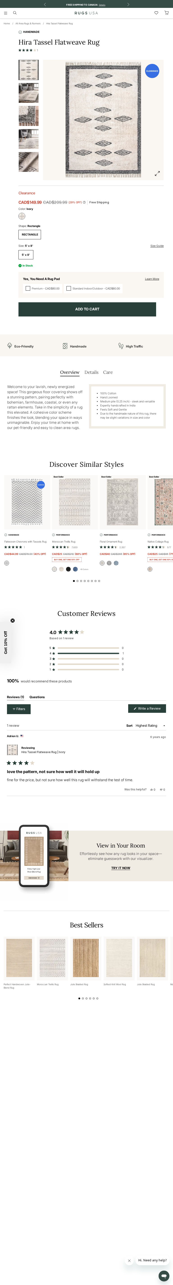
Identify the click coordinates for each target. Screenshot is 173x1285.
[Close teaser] (12, 620)
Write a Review (151, 709)
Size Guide (157, 245)
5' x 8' (26, 254)
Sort (129, 725)
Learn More (152, 278)
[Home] (86, 13)
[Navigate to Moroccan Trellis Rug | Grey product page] (75, 502)
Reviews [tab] (15, 697)
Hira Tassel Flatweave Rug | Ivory (43, 752)
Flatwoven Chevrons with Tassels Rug (25, 541)
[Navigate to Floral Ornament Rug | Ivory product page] (123, 502)
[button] (28, 50)
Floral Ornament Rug (111, 541)
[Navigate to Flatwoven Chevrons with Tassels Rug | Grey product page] (27, 502)
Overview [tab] (70, 372)
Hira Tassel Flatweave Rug (59, 23)
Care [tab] (108, 372)
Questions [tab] (37, 697)
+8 (84, 569)
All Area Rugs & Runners (28, 23)
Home (7, 23)
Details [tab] (91, 372)
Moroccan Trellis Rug (63, 541)
